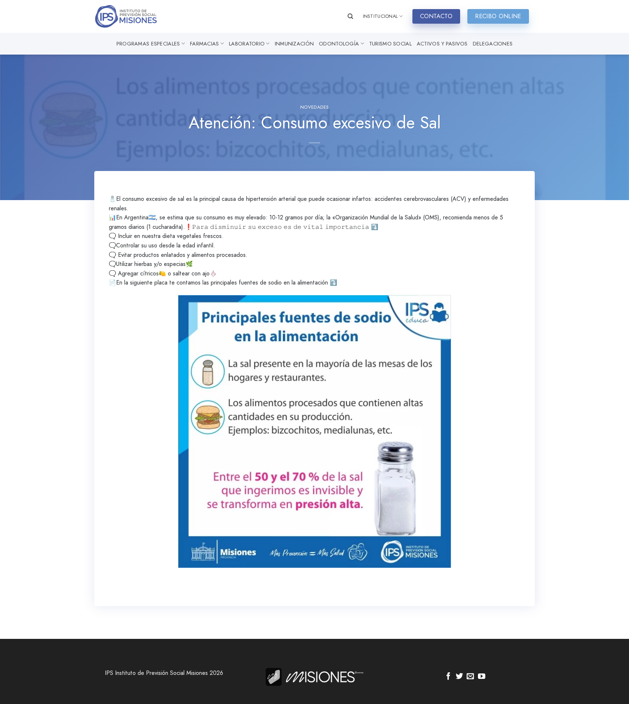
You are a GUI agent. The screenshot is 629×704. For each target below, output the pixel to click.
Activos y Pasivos (442, 43)
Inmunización (294, 43)
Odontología (339, 43)
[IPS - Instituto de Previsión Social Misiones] (130, 16)
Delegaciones (493, 43)
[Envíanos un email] (470, 677)
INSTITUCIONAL (380, 16)
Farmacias (204, 43)
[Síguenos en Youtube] (481, 677)
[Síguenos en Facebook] (448, 677)
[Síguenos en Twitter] (459, 677)
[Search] (350, 16)
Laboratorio (247, 43)
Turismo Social (390, 43)
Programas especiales (148, 43)
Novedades (314, 107)
